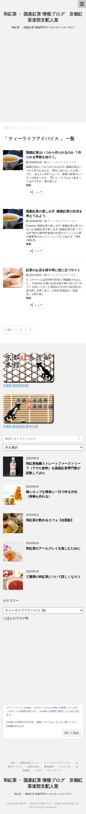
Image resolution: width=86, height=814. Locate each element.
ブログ (38, 770)
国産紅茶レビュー (29, 762)
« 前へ (9, 329)
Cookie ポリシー (15, 725)
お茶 (12, 762)
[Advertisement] (43, 77)
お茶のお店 (33, 766)
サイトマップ (54, 770)
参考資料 (49, 766)
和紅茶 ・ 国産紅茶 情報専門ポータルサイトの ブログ (43, 794)
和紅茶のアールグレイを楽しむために (53, 548)
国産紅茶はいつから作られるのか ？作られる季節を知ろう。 (53, 155)
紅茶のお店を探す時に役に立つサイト (53, 270)
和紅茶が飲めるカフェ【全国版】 (50, 520)
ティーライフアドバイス (62, 162)
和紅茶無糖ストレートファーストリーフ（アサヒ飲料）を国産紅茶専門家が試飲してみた (53, 468)
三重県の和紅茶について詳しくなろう (53, 576)
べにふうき (65, 766)
